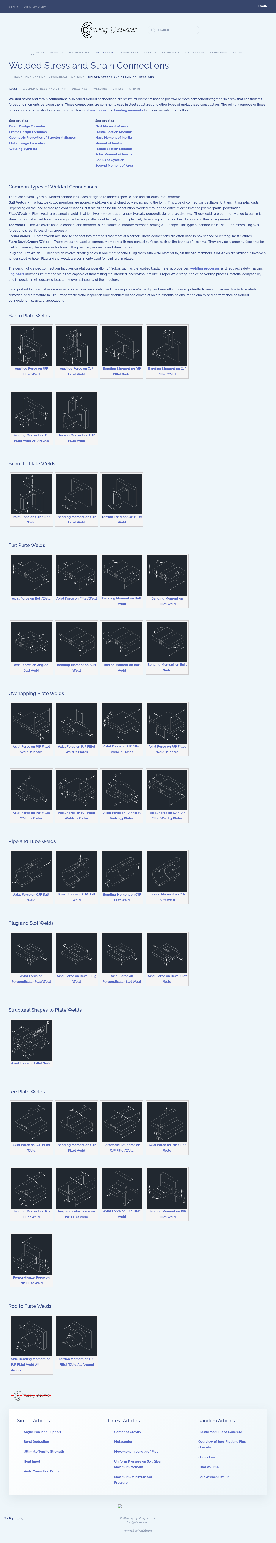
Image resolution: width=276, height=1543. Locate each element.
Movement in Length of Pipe (136, 1452)
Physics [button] (150, 52)
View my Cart (35, 7)
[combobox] (173, 30)
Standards (218, 52)
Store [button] (237, 52)
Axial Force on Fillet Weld (76, 598)
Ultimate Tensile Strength (44, 1452)
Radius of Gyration (109, 160)
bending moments (128, 110)
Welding (100, 89)
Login (262, 6)
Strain (134, 89)
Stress (118, 89)
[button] (262, 6)
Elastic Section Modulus (113, 132)
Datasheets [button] (194, 52)
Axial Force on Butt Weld (31, 598)
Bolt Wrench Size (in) (214, 1477)
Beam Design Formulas (27, 126)
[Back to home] (110, 30)
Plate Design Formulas (27, 143)
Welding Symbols (23, 149)
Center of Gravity (127, 1432)
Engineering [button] (106, 52)
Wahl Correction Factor (42, 1471)
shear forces (96, 110)
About (14, 7)
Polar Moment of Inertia (113, 154)
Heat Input (32, 1461)
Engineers (16, 274)
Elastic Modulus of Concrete (220, 1432)
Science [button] (57, 52)
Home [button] (40, 52)
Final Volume (208, 1467)
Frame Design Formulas (28, 132)
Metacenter (123, 1442)
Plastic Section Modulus (113, 149)
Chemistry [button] (129, 52)
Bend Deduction (36, 1442)
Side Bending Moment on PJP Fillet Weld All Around (30, 1364)
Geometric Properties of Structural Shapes (42, 138)
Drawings (80, 89)
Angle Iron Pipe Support (42, 1432)
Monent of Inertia (108, 143)
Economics (171, 52)
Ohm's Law (207, 1457)
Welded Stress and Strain (45, 89)
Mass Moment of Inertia (113, 138)
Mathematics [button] (79, 52)
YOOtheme (145, 1531)
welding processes (205, 268)
